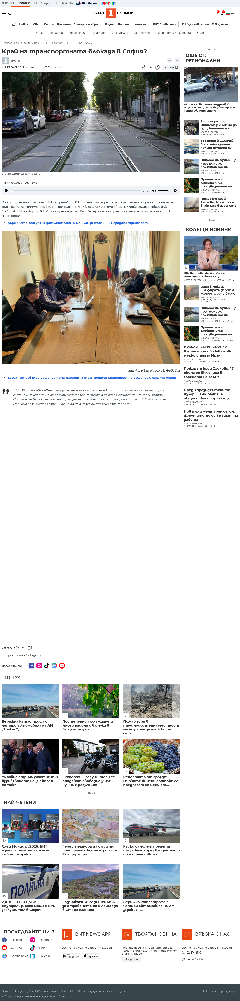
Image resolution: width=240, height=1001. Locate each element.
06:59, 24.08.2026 (210, 297)
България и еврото (88, 24)
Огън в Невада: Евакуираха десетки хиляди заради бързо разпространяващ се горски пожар (218, 290)
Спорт (49, 24)
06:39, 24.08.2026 (194, 402)
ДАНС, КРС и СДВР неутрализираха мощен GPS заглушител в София (28, 906)
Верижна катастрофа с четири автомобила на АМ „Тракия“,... (27, 725)
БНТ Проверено (164, 24)
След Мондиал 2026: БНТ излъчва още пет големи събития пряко (25, 850)
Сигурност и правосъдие (173, 33)
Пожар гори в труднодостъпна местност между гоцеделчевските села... (151, 727)
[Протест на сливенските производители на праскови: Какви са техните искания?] (191, 185)
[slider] (76, 190)
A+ (169, 60)
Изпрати (131, 959)
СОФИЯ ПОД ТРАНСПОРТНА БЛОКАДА (67, 42)
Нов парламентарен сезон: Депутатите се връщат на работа (211, 415)
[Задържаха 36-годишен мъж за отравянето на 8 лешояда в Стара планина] (90, 881)
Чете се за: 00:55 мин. (197, 405)
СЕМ (63, 991)
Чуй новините (198, 24)
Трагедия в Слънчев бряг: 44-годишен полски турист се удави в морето (217, 144)
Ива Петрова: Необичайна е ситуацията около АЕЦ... (204, 275)
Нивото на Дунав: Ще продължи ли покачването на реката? (219, 164)
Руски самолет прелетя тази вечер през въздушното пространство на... (151, 850)
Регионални (76, 33)
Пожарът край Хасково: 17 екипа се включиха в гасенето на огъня (218, 202)
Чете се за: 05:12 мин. (215, 280)
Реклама (90, 792)
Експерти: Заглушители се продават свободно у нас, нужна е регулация (88, 781)
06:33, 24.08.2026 (194, 424)
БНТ (5, 3)
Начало (7, 42)
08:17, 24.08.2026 (193, 280)
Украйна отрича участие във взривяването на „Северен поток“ (30, 781)
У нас (39, 33)
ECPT (72, 991)
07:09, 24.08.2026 (194, 381)
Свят (37, 24)
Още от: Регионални (203, 58)
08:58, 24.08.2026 (210, 319)
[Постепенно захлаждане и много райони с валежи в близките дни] (90, 701)
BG (233, 13)
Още (200, 33)
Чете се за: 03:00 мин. (213, 321)
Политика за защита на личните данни (102, 991)
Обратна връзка (47, 991)
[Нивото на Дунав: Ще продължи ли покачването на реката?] (191, 166)
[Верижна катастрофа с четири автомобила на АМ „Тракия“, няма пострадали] (30, 701)
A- (177, 60)
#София (44, 655)
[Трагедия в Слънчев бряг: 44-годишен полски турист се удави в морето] (191, 146)
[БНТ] (6, 61)
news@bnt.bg (196, 959)
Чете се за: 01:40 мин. (197, 362)
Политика (98, 33)
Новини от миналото (134, 24)
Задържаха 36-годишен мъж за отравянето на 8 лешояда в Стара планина (90, 906)
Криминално (119, 33)
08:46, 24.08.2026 (194, 359)
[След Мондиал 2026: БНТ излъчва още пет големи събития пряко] (30, 826)
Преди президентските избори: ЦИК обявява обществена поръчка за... (208, 394)
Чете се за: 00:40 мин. (213, 299)
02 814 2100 (194, 952)
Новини (24, 24)
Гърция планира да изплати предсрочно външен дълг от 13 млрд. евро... (89, 850)
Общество (142, 33)
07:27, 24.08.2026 (210, 338)
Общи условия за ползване (18, 991)
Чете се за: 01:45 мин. (197, 383)
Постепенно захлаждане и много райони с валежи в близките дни (87, 725)
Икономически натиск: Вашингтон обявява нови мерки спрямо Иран (208, 351)
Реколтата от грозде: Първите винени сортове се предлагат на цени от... (150, 781)
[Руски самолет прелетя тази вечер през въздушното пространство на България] (151, 826)
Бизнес (110, 24)
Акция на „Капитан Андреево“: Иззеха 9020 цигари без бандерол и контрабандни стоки (209, 107)
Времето (64, 24)
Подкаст (221, 24)
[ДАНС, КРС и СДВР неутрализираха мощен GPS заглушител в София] (30, 881)
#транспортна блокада (20, 655)
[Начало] (14, 24)
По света (56, 33)
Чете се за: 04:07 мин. (213, 340)
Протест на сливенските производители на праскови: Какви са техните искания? (217, 183)
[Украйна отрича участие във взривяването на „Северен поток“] (30, 756)
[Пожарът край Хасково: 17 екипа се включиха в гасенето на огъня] (191, 204)
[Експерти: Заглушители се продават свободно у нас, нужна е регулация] (90, 756)
